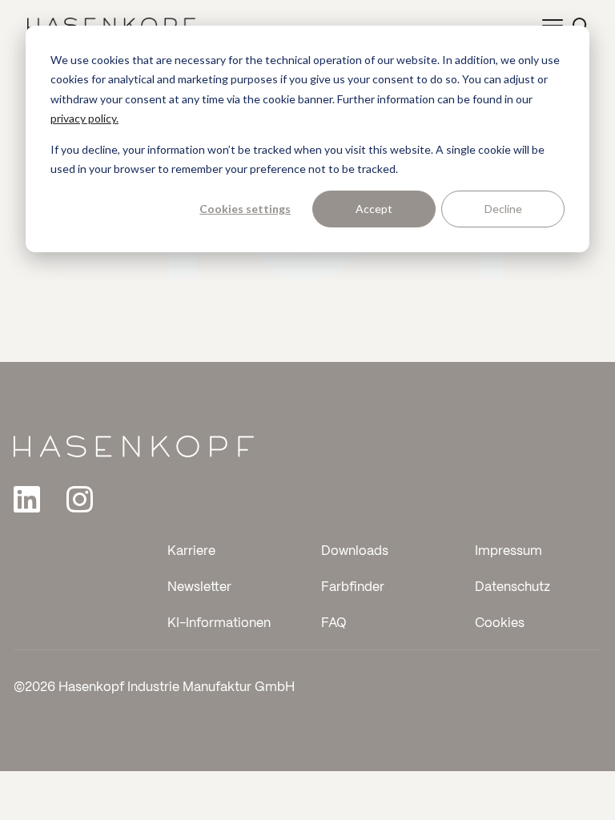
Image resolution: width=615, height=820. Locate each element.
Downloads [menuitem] (354, 551)
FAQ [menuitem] (334, 623)
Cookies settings (245, 208)
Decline (503, 208)
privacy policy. (84, 118)
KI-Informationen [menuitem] (219, 623)
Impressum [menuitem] (508, 551)
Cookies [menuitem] (500, 623)
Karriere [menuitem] (191, 551)
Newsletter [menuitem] (199, 587)
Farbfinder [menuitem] (352, 587)
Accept (374, 208)
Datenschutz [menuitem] (512, 587)
